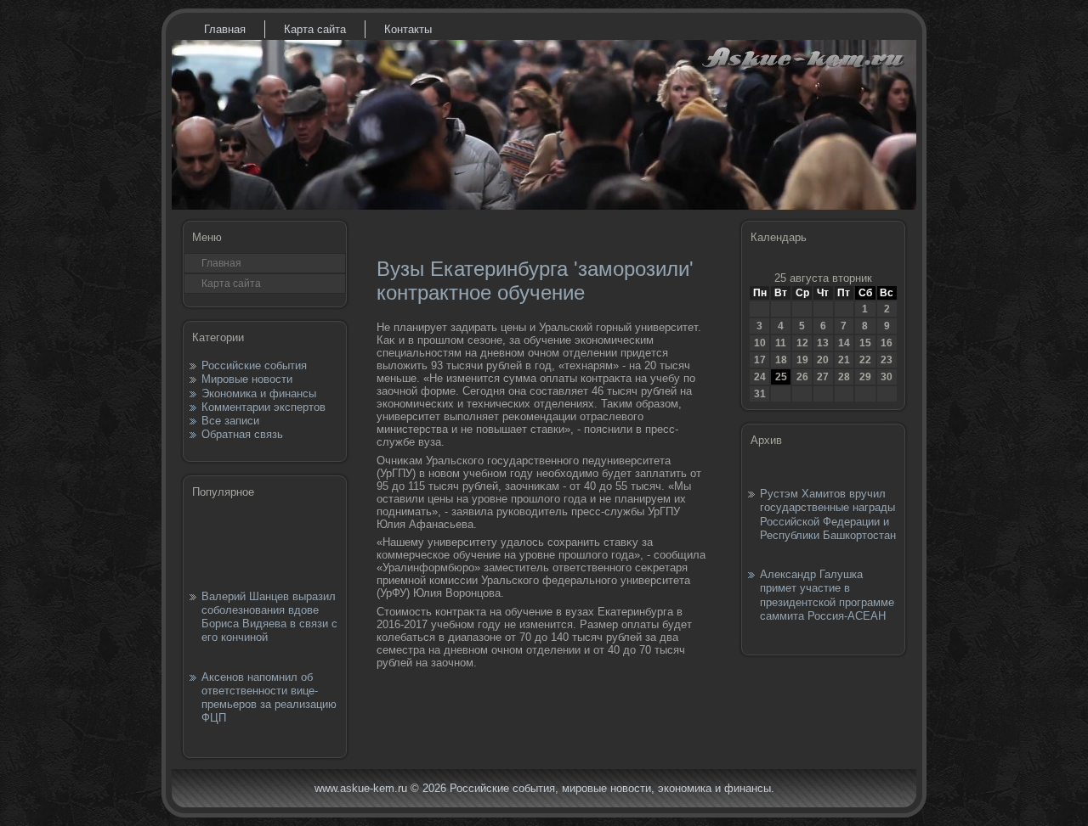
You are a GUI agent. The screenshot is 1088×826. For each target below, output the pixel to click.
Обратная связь (242, 434)
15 (865, 343)
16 (886, 343)
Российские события (254, 365)
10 (760, 343)
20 (823, 360)
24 (760, 377)
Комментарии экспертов (263, 407)
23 (886, 360)
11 (780, 343)
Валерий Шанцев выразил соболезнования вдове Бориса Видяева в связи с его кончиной (269, 617)
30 (886, 377)
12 (802, 343)
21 (844, 360)
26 (802, 377)
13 (823, 343)
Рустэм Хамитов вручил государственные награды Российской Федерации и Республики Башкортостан (828, 514)
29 (865, 377)
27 (823, 377)
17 (760, 360)
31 (760, 394)
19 (802, 360)
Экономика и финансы (258, 393)
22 (865, 360)
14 (844, 343)
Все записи (230, 420)
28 (844, 377)
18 (781, 360)
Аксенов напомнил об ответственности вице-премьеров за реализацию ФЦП (269, 698)
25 (781, 377)
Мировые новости (246, 379)
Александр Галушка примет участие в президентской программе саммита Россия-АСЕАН (827, 595)
